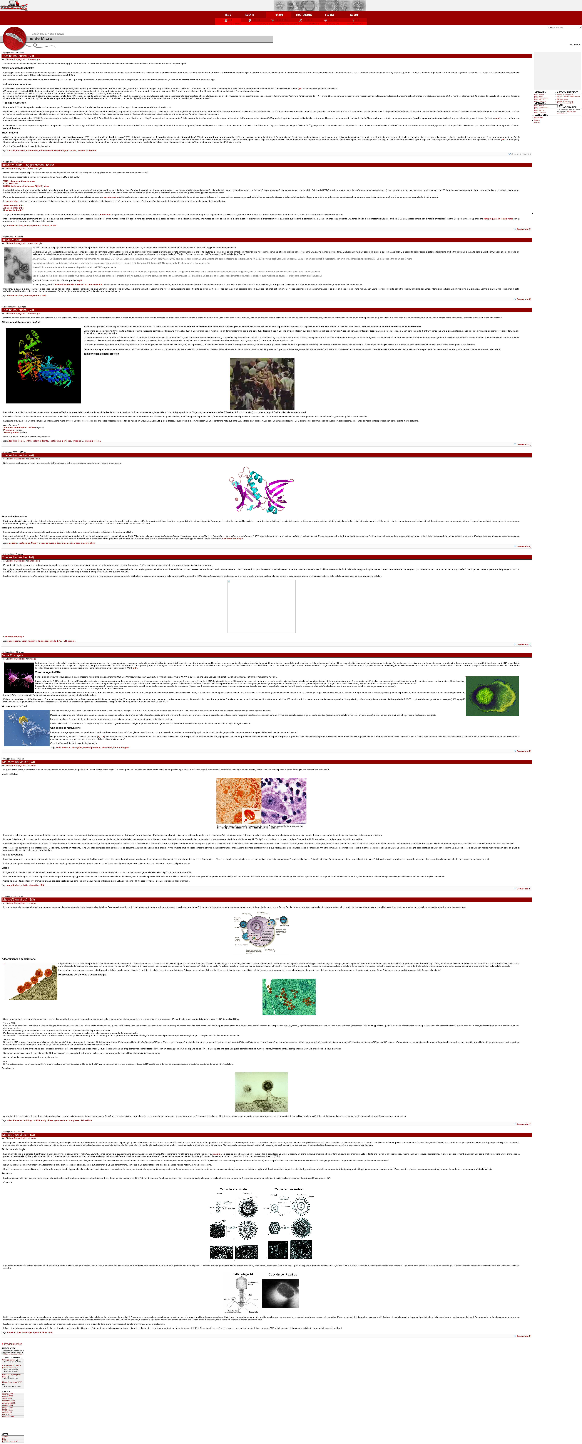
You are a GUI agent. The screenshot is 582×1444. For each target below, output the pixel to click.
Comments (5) (524, 751)
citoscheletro (46, 150)
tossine (72, 641)
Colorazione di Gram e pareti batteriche (11, 1366)
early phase (47, 1120)
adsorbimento (14, 1120)
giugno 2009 (7, 1394)
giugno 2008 (7, 1408)
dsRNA (36, 1120)
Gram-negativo (29, 641)
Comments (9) (524, 1336)
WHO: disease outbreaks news (19, 181)
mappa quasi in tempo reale (498, 219)
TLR (64, 641)
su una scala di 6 (93, 284)
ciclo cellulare (63, 747)
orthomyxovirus (32, 225)
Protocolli (307, 20)
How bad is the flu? (13, 210)
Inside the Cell (332, 23)
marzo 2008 (7, 1414)
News (228, 15)
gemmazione (60, 1120)
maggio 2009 (7, 1396)
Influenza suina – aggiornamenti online (28, 165)
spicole (37, 1332)
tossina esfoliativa (85, 543)
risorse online (49, 225)
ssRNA (88, 1120)
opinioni (537, 120)
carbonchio (32, 150)
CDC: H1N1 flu (10, 183)
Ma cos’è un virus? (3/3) (18, 762)
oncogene (77, 747)
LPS (59, 641)
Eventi (249, 15)
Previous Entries (13, 1344)
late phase (74, 1120)
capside (11, 1332)
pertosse (66, 441)
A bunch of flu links (13, 208)
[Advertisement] (557, 71)
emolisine (12, 543)
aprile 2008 (7, 1412)
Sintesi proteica (11, 432)
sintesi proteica (93, 441)
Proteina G (8, 430)
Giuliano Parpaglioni (15, 59)
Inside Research (355, 23)
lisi (82, 1120)
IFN (42, 885)
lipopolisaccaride (47, 641)
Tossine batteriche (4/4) (18, 55)
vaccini (217, 1154)
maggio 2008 (7, 1410)
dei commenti (10, 1441)
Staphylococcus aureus (43, 543)
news (30, 168)
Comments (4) (524, 546)
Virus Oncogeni (12, 655)
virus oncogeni (121, 747)
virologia (38, 168)
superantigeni (61, 150)
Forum (278, 15)
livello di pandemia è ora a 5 (69, 284)
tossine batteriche (87, 150)
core (19, 1332)
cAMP (28, 441)
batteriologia (34, 59)
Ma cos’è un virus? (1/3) (18, 1134)
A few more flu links (13, 205)
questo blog (12, 201)
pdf (135, 668)
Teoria (329, 15)
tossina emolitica (66, 543)
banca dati (105, 214)
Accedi (5, 1437)
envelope (27, 1332)
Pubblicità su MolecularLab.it (12, 1354)
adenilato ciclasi (15, 441)
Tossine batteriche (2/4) (18, 455)
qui (300, 88)
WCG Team (332, 20)
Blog (229, 20)
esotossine (55, 441)
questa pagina (111, 197)
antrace (11, 150)
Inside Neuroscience (289, 23)
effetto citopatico (30, 885)
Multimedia (304, 15)
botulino (20, 150)
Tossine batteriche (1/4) (18, 557)
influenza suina (15, 225)
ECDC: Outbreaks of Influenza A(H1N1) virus (26, 186)
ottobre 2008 (7, 1405)
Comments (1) (524, 229)
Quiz (357, 20)
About (354, 15)
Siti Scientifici (281, 20)
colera (36, 441)
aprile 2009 (7, 1398)
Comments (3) (524, 299)
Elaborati (255, 20)
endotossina (13, 641)
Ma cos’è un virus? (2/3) (18, 899)
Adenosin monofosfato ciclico (19, 427)
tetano (73, 150)
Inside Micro (313, 23)
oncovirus (107, 747)
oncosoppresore (91, 747)
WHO (44, 295)
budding (27, 1120)
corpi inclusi (13, 885)
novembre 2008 (8, 1403)
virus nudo (47, 1332)
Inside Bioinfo (263, 23)
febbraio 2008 (8, 1417)
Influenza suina (12, 239)
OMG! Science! (234, 23)
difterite (44, 441)
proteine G (77, 441)
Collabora (574, 45)
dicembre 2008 (8, 1401)
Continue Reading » (232, 538)
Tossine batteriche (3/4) (18, 310)
